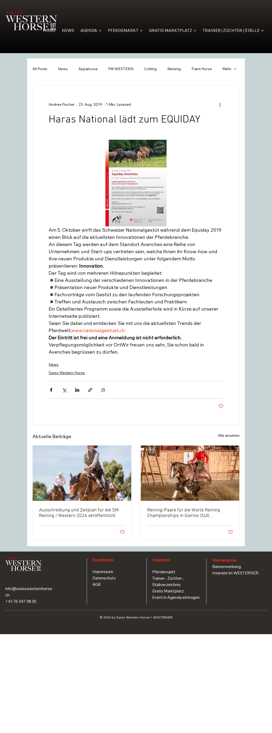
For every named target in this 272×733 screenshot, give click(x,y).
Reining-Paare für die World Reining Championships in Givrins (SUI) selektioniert (183, 513)
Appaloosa (87, 68)
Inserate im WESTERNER (235, 572)
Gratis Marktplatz (168, 591)
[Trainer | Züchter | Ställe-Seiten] (262, 30)
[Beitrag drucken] (103, 389)
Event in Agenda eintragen (176, 597)
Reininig (174, 68)
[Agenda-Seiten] (100, 30)
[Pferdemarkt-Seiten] (141, 30)
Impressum (102, 571)
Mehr (226, 68)
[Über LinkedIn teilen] (77, 389)
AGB (96, 584)
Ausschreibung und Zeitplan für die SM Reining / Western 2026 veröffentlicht (79, 513)
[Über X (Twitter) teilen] (64, 389)
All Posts (39, 68)
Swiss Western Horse (67, 372)
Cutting (150, 68)
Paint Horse (202, 68)
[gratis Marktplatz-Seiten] (195, 30)
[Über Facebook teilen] (51, 389)
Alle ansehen (229, 435)
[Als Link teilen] (90, 389)
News (63, 68)
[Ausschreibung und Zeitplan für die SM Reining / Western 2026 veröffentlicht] (82, 473)
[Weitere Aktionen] (220, 104)
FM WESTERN (120, 68)
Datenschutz (104, 578)
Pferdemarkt (163, 571)
